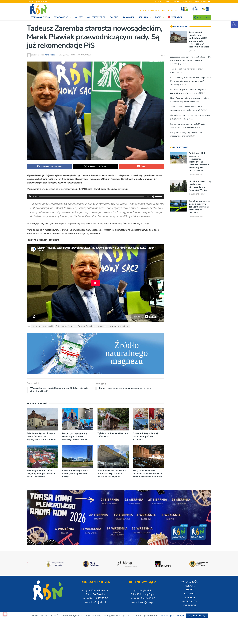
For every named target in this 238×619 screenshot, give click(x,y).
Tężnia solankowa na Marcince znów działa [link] (113, 435)
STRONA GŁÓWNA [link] (40, 17)
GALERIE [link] (114, 17)
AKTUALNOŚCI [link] (84, 55)
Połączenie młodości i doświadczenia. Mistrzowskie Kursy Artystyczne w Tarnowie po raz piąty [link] (148, 473)
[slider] (159, 196)
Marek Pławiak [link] (68, 326)
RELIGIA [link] (189, 585)
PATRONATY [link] (189, 601)
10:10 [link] (192, 51)
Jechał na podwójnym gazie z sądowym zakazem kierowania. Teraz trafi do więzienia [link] (199, 207)
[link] (234, 24)
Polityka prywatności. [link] (172, 615)
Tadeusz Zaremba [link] (86, 326)
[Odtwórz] (30, 196)
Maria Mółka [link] (49, 55)
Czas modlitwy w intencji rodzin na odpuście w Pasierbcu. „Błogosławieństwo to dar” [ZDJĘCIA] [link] (147, 436)
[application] (95, 196)
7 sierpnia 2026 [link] (197, 217)
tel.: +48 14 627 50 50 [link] (95, 598)
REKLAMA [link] (143, 17)
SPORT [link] (190, 589)
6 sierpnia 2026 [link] (197, 175)
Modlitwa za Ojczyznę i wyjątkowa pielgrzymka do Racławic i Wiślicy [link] (200, 185)
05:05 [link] (190, 119)
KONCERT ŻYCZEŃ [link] (96, 17)
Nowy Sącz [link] (101, 326)
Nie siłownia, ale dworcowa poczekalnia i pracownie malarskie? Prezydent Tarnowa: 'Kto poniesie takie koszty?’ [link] (112, 473)
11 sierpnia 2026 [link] (197, 194)
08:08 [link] (198, 102)
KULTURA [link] (189, 593)
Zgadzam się (197, 615)
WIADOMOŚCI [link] (61, 17)
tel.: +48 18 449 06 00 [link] (142, 598)
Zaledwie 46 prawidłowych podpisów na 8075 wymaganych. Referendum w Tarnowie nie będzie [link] (41, 436)
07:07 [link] (205, 110)
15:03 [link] (192, 136)
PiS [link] (57, 326)
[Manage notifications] (5, 614)
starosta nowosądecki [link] (43, 326)
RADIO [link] (158, 17)
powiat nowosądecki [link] (119, 326)
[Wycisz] (153, 196)
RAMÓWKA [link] (128, 17)
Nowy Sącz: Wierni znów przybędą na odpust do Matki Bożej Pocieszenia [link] (41, 473)
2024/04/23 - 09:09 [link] (67, 55)
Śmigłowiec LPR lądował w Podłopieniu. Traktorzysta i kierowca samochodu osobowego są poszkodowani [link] (199, 162)
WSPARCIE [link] (176, 17)
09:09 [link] (183, 85)
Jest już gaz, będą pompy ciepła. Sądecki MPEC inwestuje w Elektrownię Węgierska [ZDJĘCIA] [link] (74, 436)
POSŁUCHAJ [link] (203, 17)
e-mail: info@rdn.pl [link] (95, 602)
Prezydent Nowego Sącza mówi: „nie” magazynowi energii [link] (75, 473)
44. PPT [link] (79, 17)
